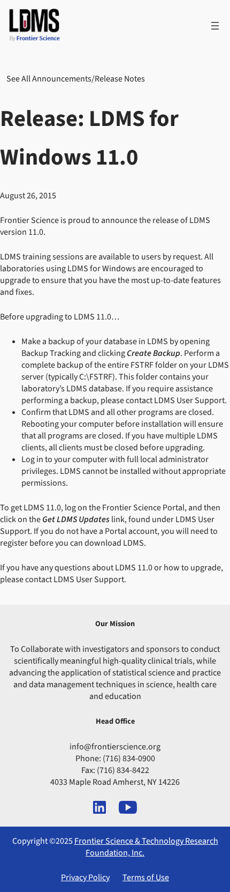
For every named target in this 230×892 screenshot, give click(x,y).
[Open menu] (215, 25)
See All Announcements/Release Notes (75, 79)
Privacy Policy (85, 877)
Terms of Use (145, 877)
